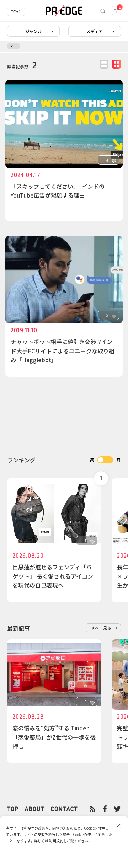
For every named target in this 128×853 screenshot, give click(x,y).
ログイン (16, 11)
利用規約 (56, 840)
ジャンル (33, 31)
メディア (94, 31)
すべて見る (101, 628)
